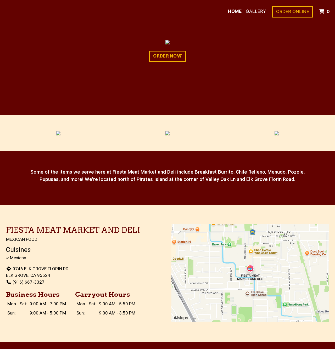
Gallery (256, 11)
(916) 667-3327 (28, 282)
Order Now (167, 56)
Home (235, 11)
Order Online (292, 11)
